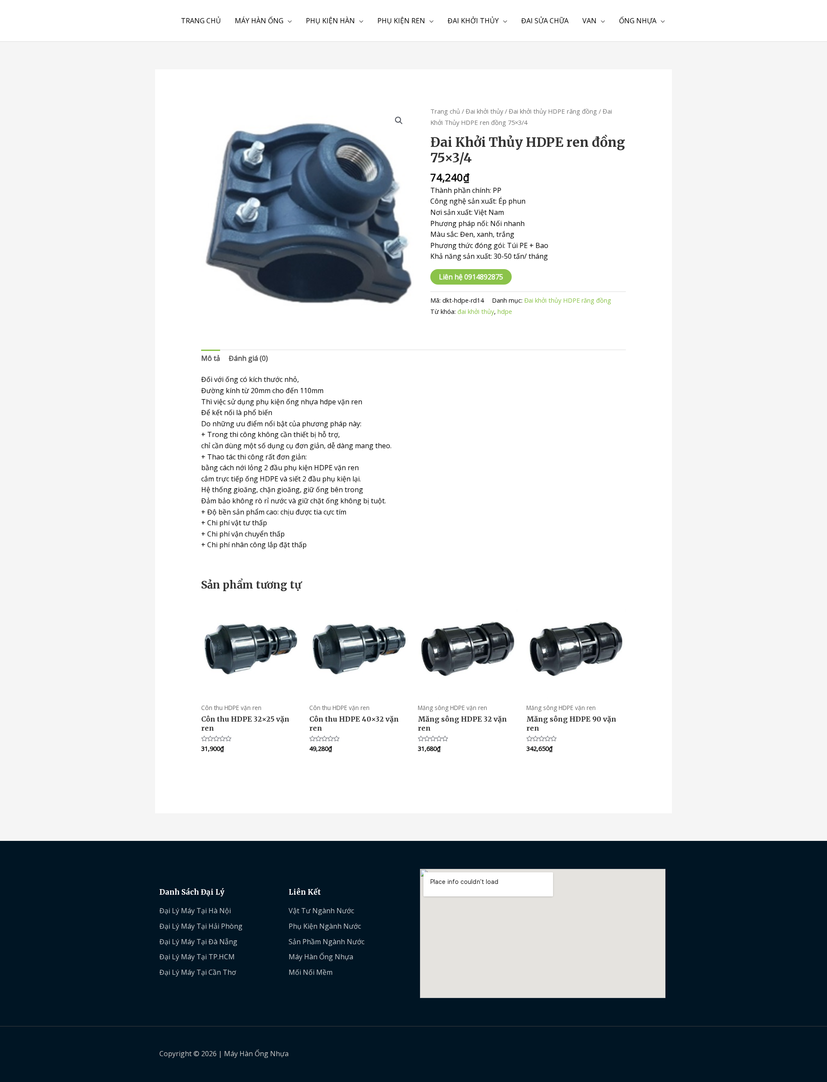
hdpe (504, 311)
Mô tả (210, 358)
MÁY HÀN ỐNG (259, 20)
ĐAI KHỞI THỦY (473, 20)
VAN (589, 20)
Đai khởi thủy (484, 111)
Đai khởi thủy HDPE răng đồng (553, 111)
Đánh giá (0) (248, 358)
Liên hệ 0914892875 (471, 277)
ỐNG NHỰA (637, 20)
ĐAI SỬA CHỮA (545, 20)
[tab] (210, 359)
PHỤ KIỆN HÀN (330, 20)
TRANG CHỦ (201, 20)
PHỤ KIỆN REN (401, 20)
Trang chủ (445, 111)
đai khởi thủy (475, 311)
